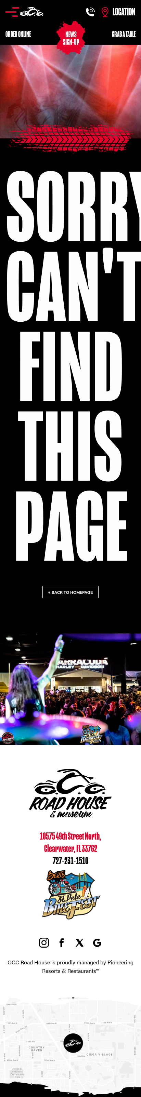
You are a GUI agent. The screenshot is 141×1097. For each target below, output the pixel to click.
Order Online (18, 34)
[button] (24, 11)
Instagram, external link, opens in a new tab (44, 943)
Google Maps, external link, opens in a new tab (97, 943)
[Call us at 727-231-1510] (91, 12)
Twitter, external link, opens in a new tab (79, 943)
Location (124, 11)
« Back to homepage (70, 592)
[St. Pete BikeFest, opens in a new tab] (70, 920)
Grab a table (124, 34)
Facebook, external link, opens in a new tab (61, 943)
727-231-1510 (70, 861)
